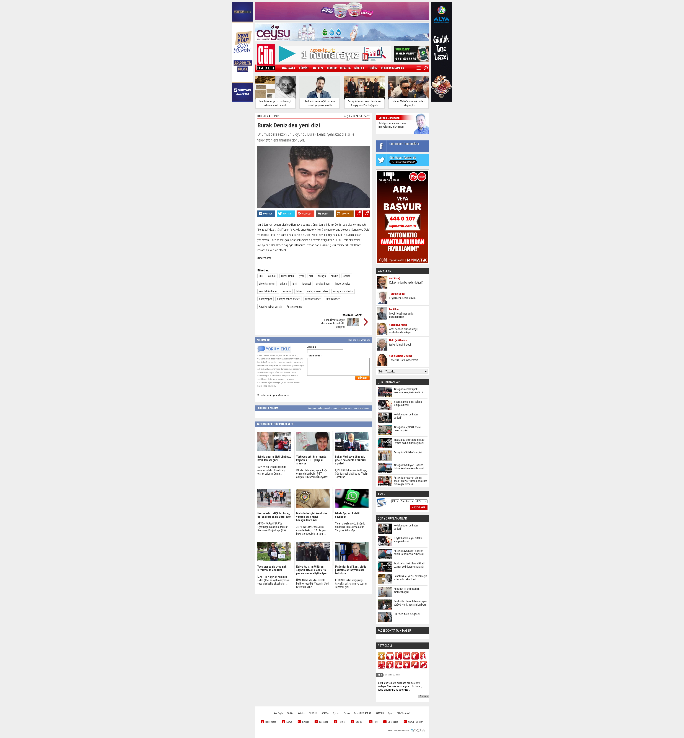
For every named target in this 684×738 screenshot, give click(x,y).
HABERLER (262, 116)
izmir (294, 283)
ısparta (346, 276)
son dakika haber (268, 291)
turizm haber (333, 299)
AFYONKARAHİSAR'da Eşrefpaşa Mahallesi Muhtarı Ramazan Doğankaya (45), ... (273, 527)
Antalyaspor (265, 299)
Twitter (342, 722)
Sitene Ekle (393, 722)
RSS (376, 722)
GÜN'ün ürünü (403, 713)
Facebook (323, 722)
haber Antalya (342, 283)
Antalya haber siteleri (288, 299)
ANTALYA (317, 68)
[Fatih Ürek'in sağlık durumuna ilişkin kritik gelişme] (353, 325)
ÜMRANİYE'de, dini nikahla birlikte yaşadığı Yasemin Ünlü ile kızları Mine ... (312, 583)
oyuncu (272, 276)
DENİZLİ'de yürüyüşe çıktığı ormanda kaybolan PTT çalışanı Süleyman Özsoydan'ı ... (312, 475)
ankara (283, 283)
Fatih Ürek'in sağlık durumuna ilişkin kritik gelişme (333, 323)
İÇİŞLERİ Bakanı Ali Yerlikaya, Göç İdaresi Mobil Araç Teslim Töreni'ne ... (351, 474)
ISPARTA (345, 68)
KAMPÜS (380, 713)
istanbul (306, 283)
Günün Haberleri (415, 722)
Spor (390, 713)
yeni (301, 276)
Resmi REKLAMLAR (362, 713)
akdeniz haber (313, 299)
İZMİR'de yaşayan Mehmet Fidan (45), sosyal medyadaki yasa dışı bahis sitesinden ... (273, 580)
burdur (334, 276)
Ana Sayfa (278, 713)
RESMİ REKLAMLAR (392, 68)
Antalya (322, 276)
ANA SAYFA (288, 68)
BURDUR (332, 68)
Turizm (347, 713)
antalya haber (323, 283)
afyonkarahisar (267, 283)
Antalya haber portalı (270, 306)
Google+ (360, 722)
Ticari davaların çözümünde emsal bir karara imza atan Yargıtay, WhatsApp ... (350, 527)
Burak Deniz (287, 276)
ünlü (261, 276)
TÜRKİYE (304, 68)
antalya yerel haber (317, 291)
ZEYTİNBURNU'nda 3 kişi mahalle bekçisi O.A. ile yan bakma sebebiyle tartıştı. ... (311, 530)
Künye (289, 722)
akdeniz (287, 291)
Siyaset (336, 713)
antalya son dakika (343, 291)
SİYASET (359, 68)
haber (299, 291)
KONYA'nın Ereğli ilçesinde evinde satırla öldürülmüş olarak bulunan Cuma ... (271, 470)
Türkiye (290, 713)
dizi (311, 276)
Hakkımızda (270, 722)
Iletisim (305, 722)
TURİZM (372, 68)
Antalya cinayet (295, 306)
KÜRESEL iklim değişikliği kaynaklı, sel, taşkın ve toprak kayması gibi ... (351, 583)
